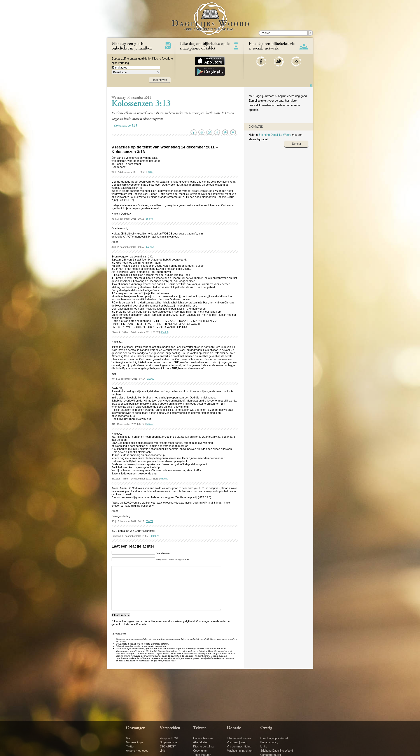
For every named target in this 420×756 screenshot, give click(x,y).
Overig (266, 728)
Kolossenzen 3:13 (141, 104)
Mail (128, 738)
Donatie (234, 728)
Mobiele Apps (134, 742)
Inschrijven (160, 79)
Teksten (200, 728)
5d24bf (150, 424)
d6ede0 (164, 332)
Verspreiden (170, 728)
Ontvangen (135, 728)
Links (263, 746)
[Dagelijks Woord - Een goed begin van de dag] (210, 22)
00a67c (155, 536)
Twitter (130, 746)
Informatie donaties (239, 738)
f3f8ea (151, 172)
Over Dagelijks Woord (274, 738)
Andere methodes (137, 750)
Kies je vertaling (203, 746)
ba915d (150, 247)
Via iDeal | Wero (237, 742)
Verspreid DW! (169, 738)
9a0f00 (150, 378)
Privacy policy (269, 742)
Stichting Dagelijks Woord (275, 134)
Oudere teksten (203, 738)
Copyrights (200, 750)
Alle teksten (200, 742)
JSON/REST (168, 746)
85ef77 (149, 218)
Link (162, 750)
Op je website (168, 742)
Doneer (296, 143)
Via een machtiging (239, 746)
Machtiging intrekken (240, 750)
